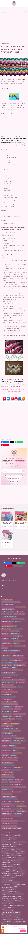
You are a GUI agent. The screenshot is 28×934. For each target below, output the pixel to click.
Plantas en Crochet (6, 767)
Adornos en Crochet (20, 606)
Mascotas (4, 864)
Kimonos (11, 718)
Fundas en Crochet (6, 699)
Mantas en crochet (9, 9)
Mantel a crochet (6, 740)
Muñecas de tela (6, 750)
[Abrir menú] (25, 3)
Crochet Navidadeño (6, 873)
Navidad (15, 750)
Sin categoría (5, 803)
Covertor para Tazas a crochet (9, 667)
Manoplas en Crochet (7, 733)
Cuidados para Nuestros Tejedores (9, 679)
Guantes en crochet (7, 709)
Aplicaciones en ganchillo (7, 880)
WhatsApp (20, 442)
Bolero (24, 921)
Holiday (15, 711)
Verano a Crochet (17, 813)
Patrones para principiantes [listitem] (14, 478)
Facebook (6, 442)
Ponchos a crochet (15, 769)
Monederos (12, 745)
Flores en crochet (6, 694)
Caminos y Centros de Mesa (7, 910)
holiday (19, 866)
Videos (21, 820)
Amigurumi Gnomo (6, 614)
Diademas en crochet (7, 684)
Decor (22, 679)
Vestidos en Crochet (7, 818)
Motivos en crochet (6, 747)
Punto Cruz (4, 784)
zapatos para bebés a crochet (9, 825)
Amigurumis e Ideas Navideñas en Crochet (10, 882)
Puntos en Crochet (6, 786)
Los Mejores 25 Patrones (7, 901)
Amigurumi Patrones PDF (7, 876)
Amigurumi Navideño (19, 614)
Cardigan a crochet (7, 645)
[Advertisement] (14, 27)
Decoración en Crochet (18, 894)
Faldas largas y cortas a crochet (9, 692)
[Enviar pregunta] (23, 471)
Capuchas (16, 643)
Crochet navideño (17, 670)
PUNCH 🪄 (4, 782)
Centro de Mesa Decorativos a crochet (11, 650)
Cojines (4, 660)
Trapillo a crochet (21, 811)
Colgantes (23, 662)
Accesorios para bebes (7, 604)
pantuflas (13, 755)
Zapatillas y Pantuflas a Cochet (9, 823)
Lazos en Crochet (6, 721)
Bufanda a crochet (14, 633)
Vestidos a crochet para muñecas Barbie (11, 816)
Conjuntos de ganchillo (19, 665)
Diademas (15, 868)
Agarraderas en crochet (7, 609)
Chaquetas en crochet (18, 657)
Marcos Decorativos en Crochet (8, 871)
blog (20, 868)
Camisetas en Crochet (19, 640)
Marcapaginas (14, 899)
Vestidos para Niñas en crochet (9, 820)
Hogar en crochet (6, 711)
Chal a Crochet (6, 655)
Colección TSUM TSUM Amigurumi (9, 662)
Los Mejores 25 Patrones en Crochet (10, 728)
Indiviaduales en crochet (19, 713)
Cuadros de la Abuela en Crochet (9, 674)
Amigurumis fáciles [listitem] (9, 475)
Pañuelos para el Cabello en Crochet (10, 757)
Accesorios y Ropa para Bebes (8, 849)
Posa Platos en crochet (7, 777)
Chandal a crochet (6, 657)
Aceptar (23, 930)
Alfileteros (4, 837)
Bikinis (14, 857)
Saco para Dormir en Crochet (8, 796)
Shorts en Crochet (19, 801)
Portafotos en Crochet (7, 774)
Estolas (20, 687)
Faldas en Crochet (5, 917)
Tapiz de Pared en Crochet (8, 806)
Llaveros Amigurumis (7, 726)
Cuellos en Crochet (6, 677)
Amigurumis (5, 618)
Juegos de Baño (18, 716)
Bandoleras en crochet (7, 621)
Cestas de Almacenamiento (14, 864)
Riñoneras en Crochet (7, 789)
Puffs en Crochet (19, 779)
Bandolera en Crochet (6, 842)
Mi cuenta (3, 590)
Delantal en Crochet (20, 682)
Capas (14, 842)
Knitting (19, 718)
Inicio (2, 9)
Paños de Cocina (17, 752)
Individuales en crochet (6, 840)
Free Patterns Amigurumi (10, 886)
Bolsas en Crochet (6, 894)
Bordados (5, 633)
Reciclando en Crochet (19, 786)
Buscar (2, 592)
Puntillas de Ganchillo (15, 782)
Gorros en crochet (6, 706)
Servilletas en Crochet (7, 801)
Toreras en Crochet (17, 808)
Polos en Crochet (18, 767)
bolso (23, 873)
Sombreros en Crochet (17, 803)
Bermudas (18, 621)
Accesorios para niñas (7, 606)
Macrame (4, 730)
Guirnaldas (17, 709)
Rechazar (16, 930)
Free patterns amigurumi (8, 696)
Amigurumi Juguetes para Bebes (8, 889)
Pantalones (5, 755)
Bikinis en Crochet (6, 623)
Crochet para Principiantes (7, 905)
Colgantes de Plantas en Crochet (8, 866)
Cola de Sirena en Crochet (15, 660)
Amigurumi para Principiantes (9, 616)
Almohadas (4, 903)
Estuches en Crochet (7, 689)
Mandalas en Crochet (15, 730)
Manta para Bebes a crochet (9, 735)
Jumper (4, 718)
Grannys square (18, 706)
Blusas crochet (6, 628)
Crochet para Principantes (8, 672)
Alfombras (19, 848)
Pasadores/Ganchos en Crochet (9, 760)
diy (14, 839)
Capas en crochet (6, 643)
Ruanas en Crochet (6, 794)
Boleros (4, 631)
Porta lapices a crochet (7, 772)
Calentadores (14, 638)
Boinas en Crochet (17, 628)
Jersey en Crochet (6, 716)
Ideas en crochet (6, 713)
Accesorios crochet (7, 599)
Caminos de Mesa (6, 640)
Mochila (4, 745)
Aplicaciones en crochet (17, 618)
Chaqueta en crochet (6, 835)
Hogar (3, 855)
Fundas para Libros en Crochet (9, 701)
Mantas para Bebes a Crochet (8, 907)
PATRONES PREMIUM (7, 762)
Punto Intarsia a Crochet (15, 784)
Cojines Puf (18, 855)
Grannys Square (5, 846)
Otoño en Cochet (6, 752)
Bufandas (11, 903)
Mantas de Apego (6, 738)
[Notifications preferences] (2, 931)
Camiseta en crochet (18, 919)
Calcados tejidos (18, 636)
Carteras (4, 648)
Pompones (4, 769)
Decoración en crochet (7, 682)
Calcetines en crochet (18, 876)
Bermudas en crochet (6, 915)
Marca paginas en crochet (19, 740)
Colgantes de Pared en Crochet (8, 896)
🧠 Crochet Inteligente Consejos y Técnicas (11, 828)
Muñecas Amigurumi (19, 747)
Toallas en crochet (21, 806)
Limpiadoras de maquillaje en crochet (10, 723)
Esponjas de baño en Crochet (8, 687)
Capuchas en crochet (6, 858)
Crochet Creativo (6, 670)
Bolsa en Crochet (13, 631)
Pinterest (6, 445)
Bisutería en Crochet (19, 905)
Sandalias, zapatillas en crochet (9, 799)
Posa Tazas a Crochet (7, 779)
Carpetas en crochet (20, 645)
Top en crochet (6, 808)
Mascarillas (5, 743)
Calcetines (5, 638)
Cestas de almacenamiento (8, 653)
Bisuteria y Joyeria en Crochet (9, 626)
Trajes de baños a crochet (8, 811)
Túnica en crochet (6, 813)
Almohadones (19, 611)
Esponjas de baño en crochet (8, 853)
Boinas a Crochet (5, 898)
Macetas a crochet (16, 862)
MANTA (13, 877)
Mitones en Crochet (15, 743)
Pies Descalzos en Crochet (8, 764)
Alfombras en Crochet (7, 611)
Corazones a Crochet (6, 869)
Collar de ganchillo (6, 665)
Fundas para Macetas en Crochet (9, 704)
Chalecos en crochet (18, 655)
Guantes (21, 898)
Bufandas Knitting (6, 636)
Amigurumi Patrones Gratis (11, 912)
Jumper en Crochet (17, 835)
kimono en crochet (17, 914)
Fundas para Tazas (17, 921)
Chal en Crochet (5, 860)
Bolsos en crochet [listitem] (14, 481)
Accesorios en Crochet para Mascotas (10, 601)
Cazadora (22, 851)
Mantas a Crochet (6, 922)
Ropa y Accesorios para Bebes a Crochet (11, 791)
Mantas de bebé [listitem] (19, 475)
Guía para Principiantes (17, 844)
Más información (21, 928)
